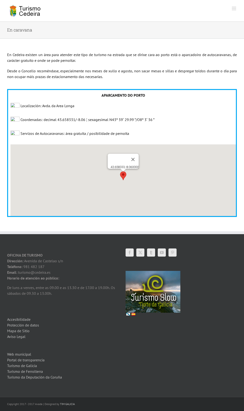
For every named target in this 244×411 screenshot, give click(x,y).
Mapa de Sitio (18, 330)
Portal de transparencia (26, 360)
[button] (123, 175)
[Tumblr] (151, 252)
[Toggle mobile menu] (234, 8)
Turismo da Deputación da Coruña (34, 377)
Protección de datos (23, 325)
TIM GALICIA (67, 404)
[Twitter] (140, 252)
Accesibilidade (18, 319)
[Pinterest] (172, 252)
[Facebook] (130, 252)
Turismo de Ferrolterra (25, 371)
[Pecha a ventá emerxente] (133, 159)
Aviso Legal (16, 336)
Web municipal (19, 354)
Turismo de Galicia (22, 365)
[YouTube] (162, 252)
